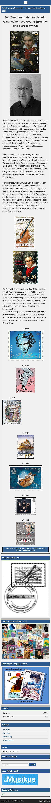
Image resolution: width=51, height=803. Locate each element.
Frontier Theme (44, 801)
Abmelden (6, 733)
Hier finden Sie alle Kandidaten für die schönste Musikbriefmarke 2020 (25, 549)
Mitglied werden (8, 740)
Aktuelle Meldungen (9, 756)
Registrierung (7, 737)
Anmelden (6, 729)
